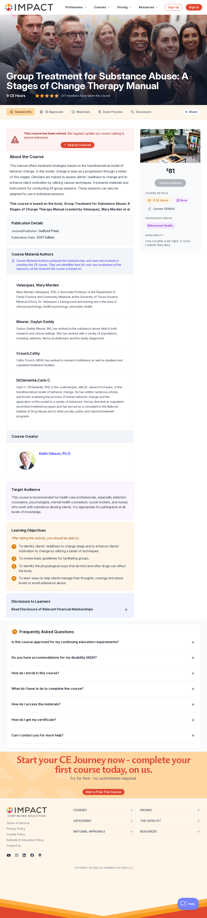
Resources (146, 7)
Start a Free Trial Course (103, 792)
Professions (74, 7)
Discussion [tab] (143, 112)
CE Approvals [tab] (54, 112)
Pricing (122, 7)
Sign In (194, 7)
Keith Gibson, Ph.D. (55, 453)
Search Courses (79, 145)
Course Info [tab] (23, 112)
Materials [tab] (83, 112)
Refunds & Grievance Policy (25, 840)
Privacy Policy (15, 828)
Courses (100, 7)
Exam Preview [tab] (113, 112)
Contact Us (13, 845)
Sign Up (173, 7)
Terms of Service (18, 823)
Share (193, 112)
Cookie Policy (15, 834)
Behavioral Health (160, 225)
